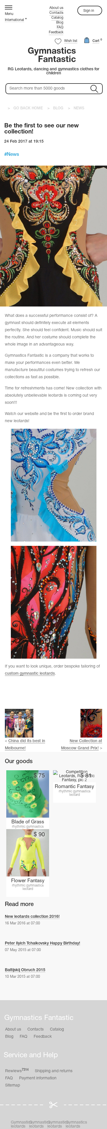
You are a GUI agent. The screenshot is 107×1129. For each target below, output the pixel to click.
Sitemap (12, 1085)
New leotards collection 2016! (32, 917)
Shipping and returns (53, 1071)
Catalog (57, 17)
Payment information (37, 1078)
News (13, 154)
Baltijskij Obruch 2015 (25, 970)
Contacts (56, 12)
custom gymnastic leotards (30, 674)
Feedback (56, 32)
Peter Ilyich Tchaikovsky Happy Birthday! (42, 943)
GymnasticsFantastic (52, 56)
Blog (59, 22)
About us (56, 7)
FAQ (60, 27)
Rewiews (17, 1070)
